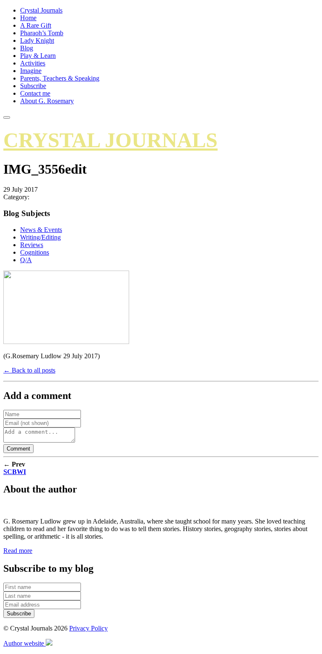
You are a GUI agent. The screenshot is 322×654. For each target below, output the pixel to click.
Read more (17, 550)
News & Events (41, 229)
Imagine (31, 70)
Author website (24, 643)
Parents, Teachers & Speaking (59, 78)
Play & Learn (38, 55)
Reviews (31, 244)
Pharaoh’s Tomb (41, 32)
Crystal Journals (41, 10)
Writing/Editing (40, 237)
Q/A (26, 259)
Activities (32, 63)
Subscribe (33, 85)
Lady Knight (37, 40)
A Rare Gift (35, 25)
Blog (26, 48)
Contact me (35, 93)
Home (28, 17)
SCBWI (14, 471)
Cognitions (34, 252)
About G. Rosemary (47, 100)
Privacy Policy (88, 628)
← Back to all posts (29, 370)
